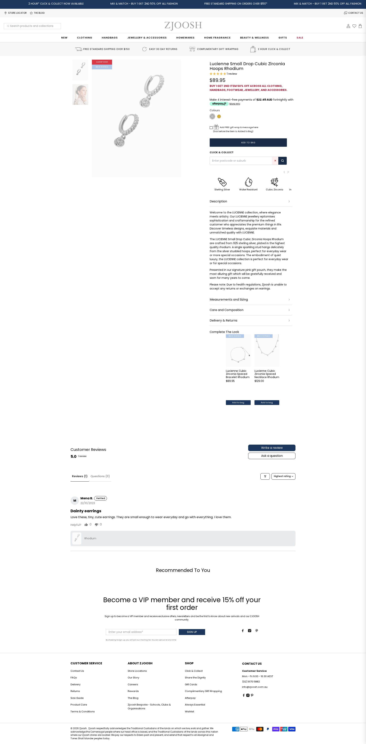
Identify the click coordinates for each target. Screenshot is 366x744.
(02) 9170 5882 (251, 681)
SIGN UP (192, 632)
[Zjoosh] (183, 26)
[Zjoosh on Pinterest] (256, 631)
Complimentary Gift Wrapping (203, 691)
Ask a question (272, 456)
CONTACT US (355, 12)
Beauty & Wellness (254, 37)
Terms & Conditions (83, 711)
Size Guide (77, 698)
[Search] (282, 161)
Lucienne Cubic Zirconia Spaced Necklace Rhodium (266, 374)
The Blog (133, 698)
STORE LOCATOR (17, 12)
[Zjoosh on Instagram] (249, 631)
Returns (75, 691)
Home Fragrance (217, 37)
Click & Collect (194, 671)
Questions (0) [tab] (100, 476)
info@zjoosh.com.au (254, 687)
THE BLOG (39, 12)
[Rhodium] (212, 116)
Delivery (75, 684)
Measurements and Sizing (229, 299)
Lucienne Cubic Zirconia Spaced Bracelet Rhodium (238, 374)
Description (218, 201)
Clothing (84, 37)
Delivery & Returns (223, 320)
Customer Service (86, 663)
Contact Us (77, 671)
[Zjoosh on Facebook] (242, 631)
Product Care (79, 704)
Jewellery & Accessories (147, 37)
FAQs (74, 677)
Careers (133, 684)
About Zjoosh (140, 663)
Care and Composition (226, 310)
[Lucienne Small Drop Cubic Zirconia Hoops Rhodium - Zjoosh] (136, 118)
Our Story (133, 677)
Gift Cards (191, 684)
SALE (300, 37)
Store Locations (137, 671)
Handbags (110, 37)
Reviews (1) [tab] (79, 476)
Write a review (272, 448)
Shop (189, 663)
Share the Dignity (195, 677)
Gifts (283, 37)
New (64, 37)
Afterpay (190, 698)
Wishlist (189, 711)
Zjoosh (83, 728)
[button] (218, 74)
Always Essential (195, 704)
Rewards (133, 691)
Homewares (185, 37)
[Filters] (265, 476)
